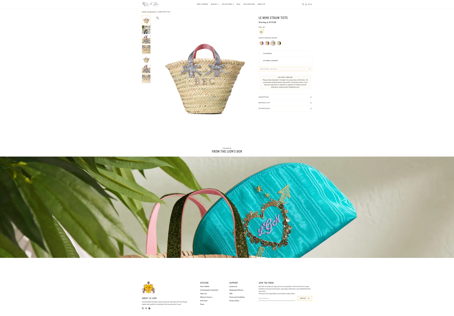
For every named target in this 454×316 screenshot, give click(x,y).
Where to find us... (206, 297)
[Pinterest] (149, 308)
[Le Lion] (151, 4)
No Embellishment (270, 60)
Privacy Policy (234, 301)
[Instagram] (143, 308)
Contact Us (233, 286)
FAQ (230, 293)
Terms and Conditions (237, 297)
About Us (261, 4)
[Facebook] (146, 308)
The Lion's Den (249, 4)
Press (202, 304)
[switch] (303, 4)
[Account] (306, 4)
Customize (267, 53)
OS (261, 32)
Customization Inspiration (209, 290)
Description (264, 97)
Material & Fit (264, 102)
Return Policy (264, 108)
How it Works (202, 4)
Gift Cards (203, 301)
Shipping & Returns (236, 290)
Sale (238, 4)
